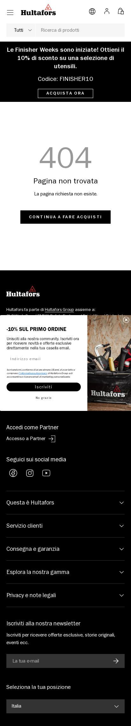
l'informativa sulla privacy (32, 373)
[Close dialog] (126, 319)
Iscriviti (43, 387)
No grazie (44, 397)
